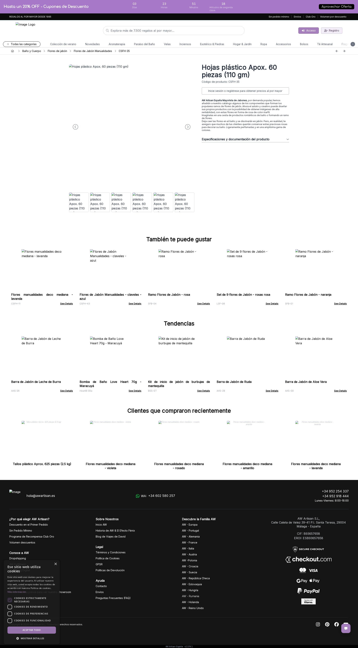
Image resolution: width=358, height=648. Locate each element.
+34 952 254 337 (335, 491)
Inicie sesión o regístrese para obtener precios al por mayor (245, 90)
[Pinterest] (327, 624)
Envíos (297, 16)
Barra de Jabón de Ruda (234, 382)
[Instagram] (318, 624)
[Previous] (337, 51)
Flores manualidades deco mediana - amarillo (247, 466)
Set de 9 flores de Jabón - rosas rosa (243, 294)
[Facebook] (336, 624)
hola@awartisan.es (40, 496)
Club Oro (310, 16)
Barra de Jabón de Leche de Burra (36, 382)
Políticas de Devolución (110, 570)
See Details (66, 303)
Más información (16, 591)
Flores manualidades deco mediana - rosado (179, 466)
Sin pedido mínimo (279, 16)
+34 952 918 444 (335, 496)
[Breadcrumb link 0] (12, 51)
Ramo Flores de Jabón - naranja (308, 294)
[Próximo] (344, 51)
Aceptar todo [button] (32, 630)
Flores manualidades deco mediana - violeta (110, 466)
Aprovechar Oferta (336, 6)
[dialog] (32, 602)
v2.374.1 (189, 646)
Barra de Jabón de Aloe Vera (306, 382)
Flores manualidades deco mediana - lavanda (316, 466)
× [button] (55, 564)
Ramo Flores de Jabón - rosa (169, 294)
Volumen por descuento (333, 16)
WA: (158, 496)
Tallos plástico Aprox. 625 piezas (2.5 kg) (42, 464)
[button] (31, 638)
